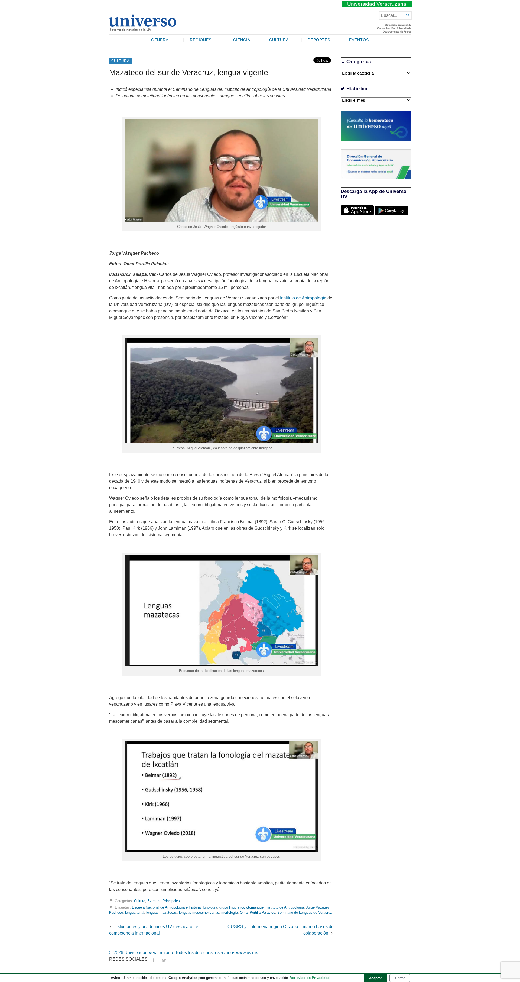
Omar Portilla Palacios (257, 912)
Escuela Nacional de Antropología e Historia (166, 907)
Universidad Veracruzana (376, 4)
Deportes (319, 40)
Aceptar (375, 978)
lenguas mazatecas (161, 912)
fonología (210, 907)
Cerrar (400, 978)
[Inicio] (142, 29)
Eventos (359, 40)
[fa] (153, 959)
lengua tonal (134, 912)
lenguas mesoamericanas (199, 912)
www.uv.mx (247, 952)
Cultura (279, 40)
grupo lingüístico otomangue (241, 907)
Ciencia (241, 40)
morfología (229, 912)
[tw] (164, 959)
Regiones (201, 40)
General (161, 40)
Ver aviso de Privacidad (310, 978)
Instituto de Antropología (303, 298)
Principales (171, 901)
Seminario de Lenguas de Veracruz (304, 912)
